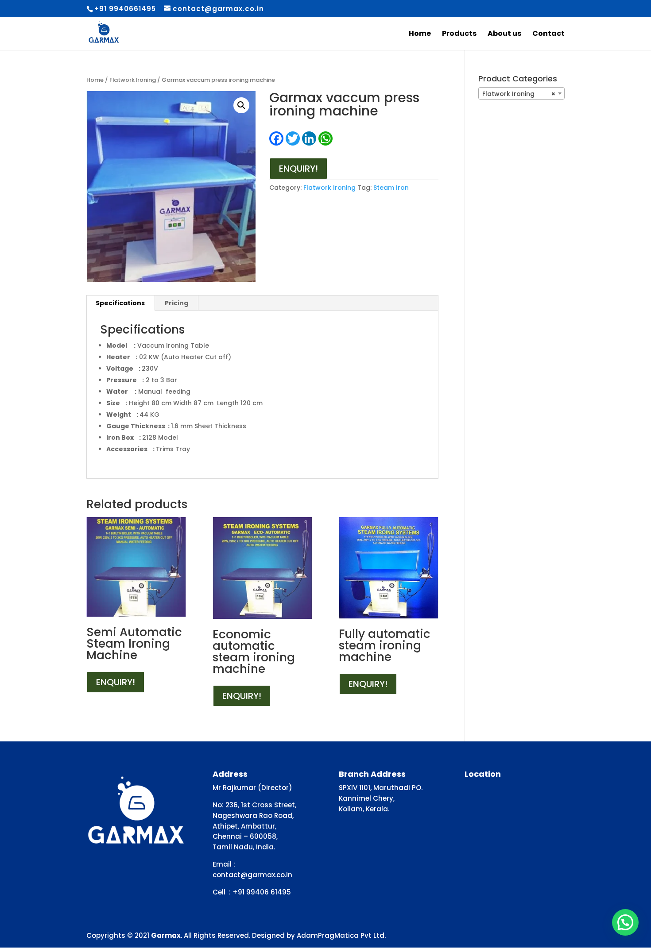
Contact (548, 34)
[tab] (120, 303)
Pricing (176, 303)
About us (504, 34)
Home (420, 34)
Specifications (120, 303)
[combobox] (521, 93)
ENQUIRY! (298, 168)
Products (459, 34)
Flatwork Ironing (132, 80)
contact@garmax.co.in (252, 874)
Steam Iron (391, 187)
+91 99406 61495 (261, 892)
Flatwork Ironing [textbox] (518, 93)
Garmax (166, 935)
